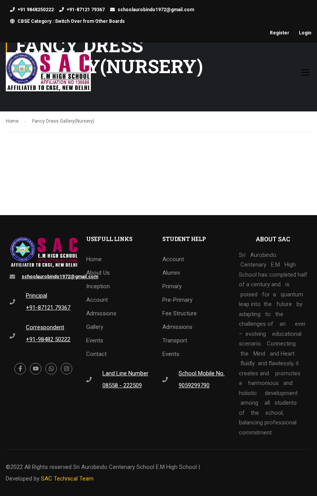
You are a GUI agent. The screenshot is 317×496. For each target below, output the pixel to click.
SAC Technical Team (67, 478)
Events (94, 340)
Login (305, 33)
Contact (96, 354)
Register (279, 33)
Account (97, 299)
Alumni (171, 272)
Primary (172, 286)
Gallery (94, 326)
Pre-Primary (177, 299)
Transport (174, 340)
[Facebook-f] (20, 369)
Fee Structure (179, 313)
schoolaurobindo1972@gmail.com (156, 9)
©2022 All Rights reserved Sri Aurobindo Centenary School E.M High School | (103, 467)
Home (94, 259)
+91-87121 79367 (85, 9)
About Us (98, 272)
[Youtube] (35, 369)
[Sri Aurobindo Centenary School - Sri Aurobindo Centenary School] (48, 75)
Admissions (101, 313)
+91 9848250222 (35, 9)
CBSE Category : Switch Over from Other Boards (71, 21)
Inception (98, 286)
